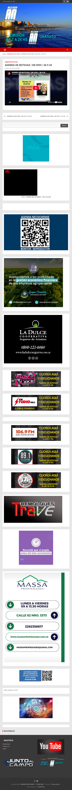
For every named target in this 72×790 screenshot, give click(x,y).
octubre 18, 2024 (9, 68)
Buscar (64, 125)
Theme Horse (55, 784)
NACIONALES (9, 731)
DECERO (17, 68)
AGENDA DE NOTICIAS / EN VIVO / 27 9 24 (52, 116)
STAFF (4, 749)
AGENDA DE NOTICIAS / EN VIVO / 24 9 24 (19, 116)
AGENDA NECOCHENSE (28, 784)
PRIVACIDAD (6, 744)
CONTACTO (6, 746)
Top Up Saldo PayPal (43, 770)
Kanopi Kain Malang (55, 770)
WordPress (41, 787)
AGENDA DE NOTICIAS (11, 62)
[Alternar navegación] (5, 50)
